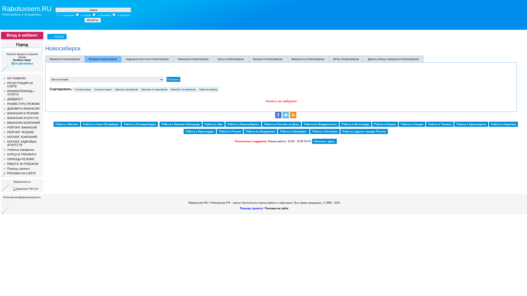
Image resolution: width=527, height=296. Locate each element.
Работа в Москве (67, 124)
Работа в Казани (385, 124)
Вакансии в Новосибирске (65, 59)
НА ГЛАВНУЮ (16, 78)
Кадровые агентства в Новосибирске (147, 59)
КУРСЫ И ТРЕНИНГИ (21, 154)
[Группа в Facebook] (278, 117)
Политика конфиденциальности (22, 197)
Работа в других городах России (364, 131)
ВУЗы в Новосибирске (346, 59)
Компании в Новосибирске (193, 59)
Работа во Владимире (260, 131)
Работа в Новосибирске (243, 124)
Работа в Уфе (214, 124)
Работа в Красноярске (471, 124)
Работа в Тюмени (439, 124)
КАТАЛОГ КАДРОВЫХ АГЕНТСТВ (21, 143)
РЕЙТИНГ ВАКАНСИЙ (22, 127)
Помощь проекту (18, 168)
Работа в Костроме (325, 131)
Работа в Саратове (503, 124)
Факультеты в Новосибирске (307, 59)
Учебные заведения (20, 149)
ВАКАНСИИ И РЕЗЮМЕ (23, 113)
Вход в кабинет (22, 35)
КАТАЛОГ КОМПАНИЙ (22, 137)
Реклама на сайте (276, 208)
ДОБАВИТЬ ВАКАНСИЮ (23, 108)
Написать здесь (324, 141)
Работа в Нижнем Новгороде (181, 124)
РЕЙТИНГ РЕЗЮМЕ (20, 132)
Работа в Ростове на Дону (281, 124)
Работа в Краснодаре (200, 131)
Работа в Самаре (412, 124)
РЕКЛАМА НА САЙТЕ (21, 173)
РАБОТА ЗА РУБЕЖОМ (22, 163)
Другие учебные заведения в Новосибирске (393, 59)
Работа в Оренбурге (293, 131)
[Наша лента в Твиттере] (285, 117)
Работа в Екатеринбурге (140, 124)
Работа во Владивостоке (320, 124)
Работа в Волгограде (355, 124)
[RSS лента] (293, 117)
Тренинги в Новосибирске (268, 59)
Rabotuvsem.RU (27, 9)
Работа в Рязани (230, 131)
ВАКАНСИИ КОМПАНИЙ (23, 122)
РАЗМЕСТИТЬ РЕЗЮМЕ (23, 103)
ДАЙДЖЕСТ (15, 99)
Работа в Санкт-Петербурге (101, 124)
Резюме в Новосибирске (103, 59)
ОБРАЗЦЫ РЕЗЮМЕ (20, 159)
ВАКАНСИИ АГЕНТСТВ (22, 118)
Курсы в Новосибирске (231, 59)
